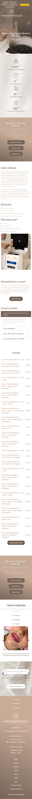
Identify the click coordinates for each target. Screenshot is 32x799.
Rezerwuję (25, 5)
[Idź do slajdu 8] (15, 653)
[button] (27, 13)
